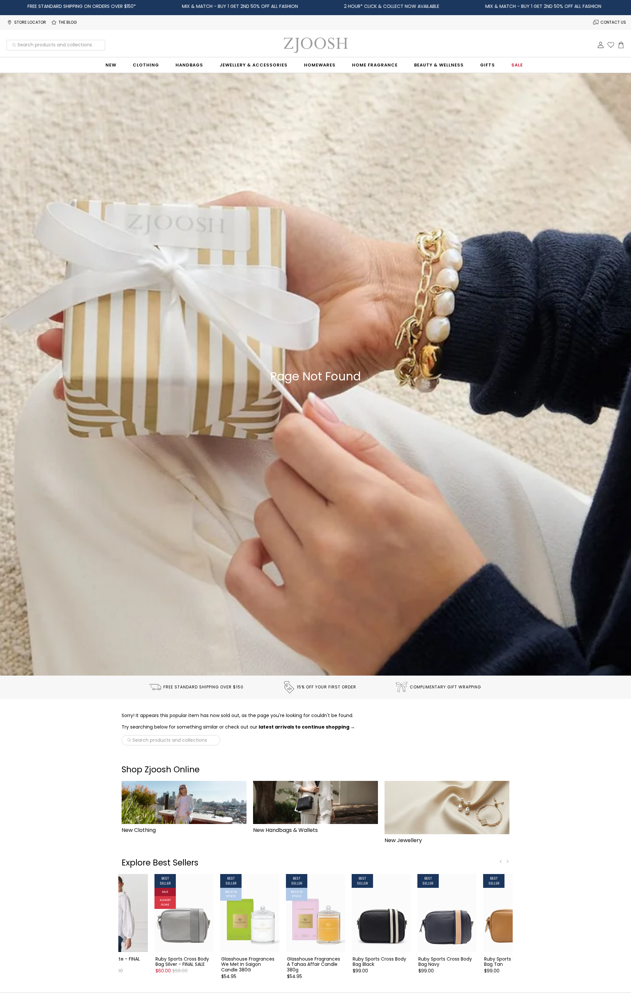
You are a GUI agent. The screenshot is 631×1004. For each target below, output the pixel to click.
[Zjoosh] (315, 45)
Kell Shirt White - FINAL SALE (115, 961)
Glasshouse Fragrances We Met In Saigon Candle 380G (247, 964)
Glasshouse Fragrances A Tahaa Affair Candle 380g (313, 964)
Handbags (189, 65)
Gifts (487, 65)
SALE (517, 65)
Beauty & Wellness (439, 65)
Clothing (146, 65)
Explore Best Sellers (160, 862)
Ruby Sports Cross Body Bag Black (379, 961)
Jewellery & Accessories (254, 65)
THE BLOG (67, 22)
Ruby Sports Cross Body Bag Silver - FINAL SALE (182, 961)
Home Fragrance (375, 65)
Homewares (320, 65)
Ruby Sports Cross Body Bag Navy (445, 961)
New (110, 65)
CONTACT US (613, 22)
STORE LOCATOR (30, 22)
